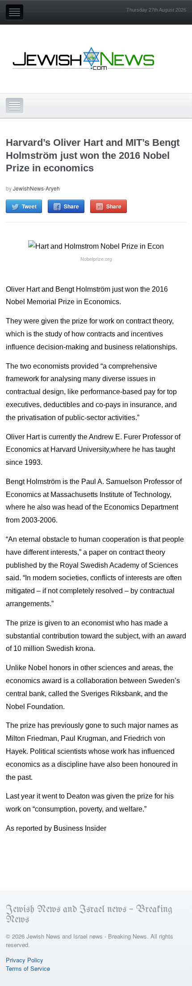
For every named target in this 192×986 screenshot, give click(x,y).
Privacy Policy (24, 960)
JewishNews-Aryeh (36, 188)
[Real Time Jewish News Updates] (84, 58)
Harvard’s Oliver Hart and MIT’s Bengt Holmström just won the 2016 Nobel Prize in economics (92, 155)
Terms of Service (28, 968)
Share (71, 206)
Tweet (29, 206)
